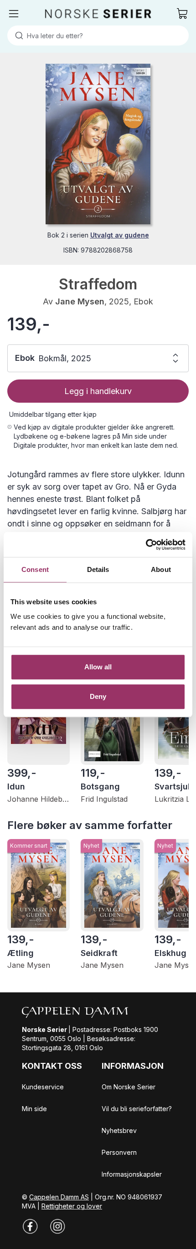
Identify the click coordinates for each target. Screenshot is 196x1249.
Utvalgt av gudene (119, 235)
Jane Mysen (79, 301)
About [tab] (161, 569)
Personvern (119, 1152)
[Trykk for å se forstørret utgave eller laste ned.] (98, 144)
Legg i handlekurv (98, 391)
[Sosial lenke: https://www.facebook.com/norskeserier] (30, 1226)
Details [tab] (98, 569)
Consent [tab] (35, 569)
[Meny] (13, 13)
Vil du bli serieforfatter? (137, 1108)
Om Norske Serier (128, 1087)
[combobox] (98, 35)
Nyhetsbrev (119, 1130)
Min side (34, 1108)
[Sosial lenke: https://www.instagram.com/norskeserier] (57, 1226)
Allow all (98, 667)
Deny (98, 696)
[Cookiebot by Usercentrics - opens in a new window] (146, 545)
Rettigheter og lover (71, 1206)
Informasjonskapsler (132, 1174)
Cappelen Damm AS (59, 1197)
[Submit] (17, 35)
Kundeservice (43, 1087)
